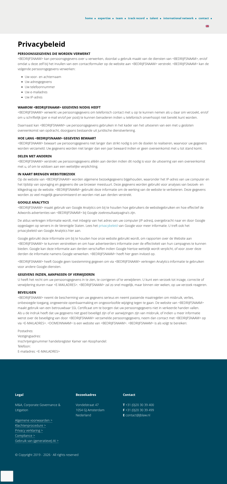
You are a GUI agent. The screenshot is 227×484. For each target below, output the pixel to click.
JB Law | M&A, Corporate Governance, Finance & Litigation (29, 6)
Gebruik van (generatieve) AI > (37, 441)
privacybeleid (108, 225)
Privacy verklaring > (29, 430)
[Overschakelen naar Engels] (208, 26)
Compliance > (25, 435)
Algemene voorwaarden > (33, 420)
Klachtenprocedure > (30, 425)
